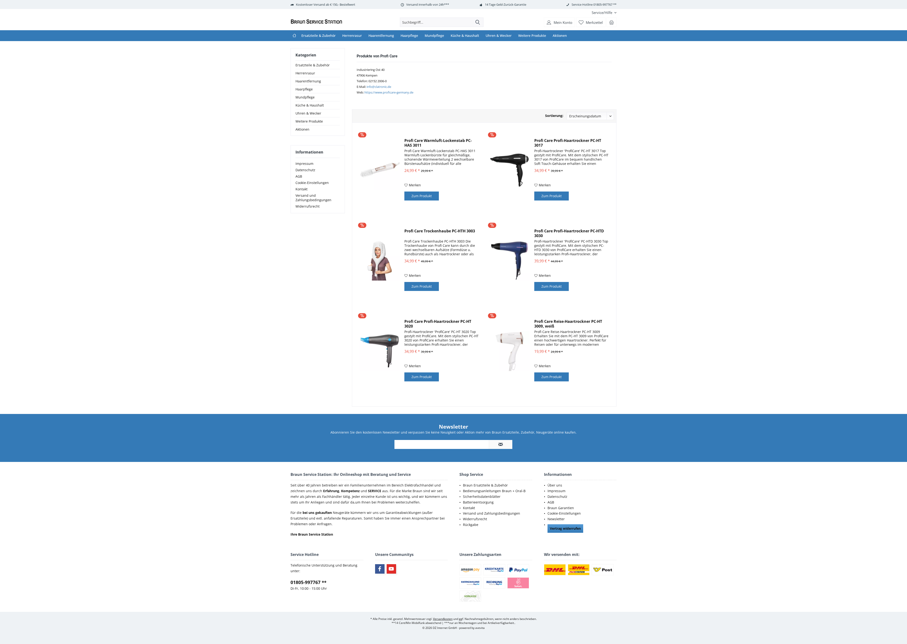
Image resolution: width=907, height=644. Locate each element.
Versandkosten (443, 619)
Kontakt (301, 189)
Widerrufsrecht (307, 206)
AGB (298, 176)
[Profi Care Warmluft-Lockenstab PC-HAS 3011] (379, 170)
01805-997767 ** (308, 582)
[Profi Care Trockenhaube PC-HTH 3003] (379, 260)
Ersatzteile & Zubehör (312, 65)
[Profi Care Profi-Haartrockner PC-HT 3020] (379, 350)
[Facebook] (380, 569)
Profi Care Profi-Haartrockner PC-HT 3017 (567, 143)
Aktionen (302, 129)
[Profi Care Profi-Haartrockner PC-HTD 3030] (509, 260)
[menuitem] (602, 13)
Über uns (555, 485)
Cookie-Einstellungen (312, 182)
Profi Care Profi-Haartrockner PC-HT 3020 (437, 323)
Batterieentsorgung (478, 502)
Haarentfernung (308, 81)
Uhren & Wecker (308, 113)
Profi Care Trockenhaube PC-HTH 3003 (439, 231)
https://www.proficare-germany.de (388, 92)
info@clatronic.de (379, 87)
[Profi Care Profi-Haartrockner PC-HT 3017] (509, 170)
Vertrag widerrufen (565, 528)
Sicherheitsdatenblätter (482, 496)
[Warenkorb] (611, 22)
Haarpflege (304, 89)
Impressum (304, 163)
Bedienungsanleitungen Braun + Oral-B (494, 491)
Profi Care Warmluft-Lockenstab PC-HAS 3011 (438, 143)
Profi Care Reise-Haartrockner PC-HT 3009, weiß (568, 323)
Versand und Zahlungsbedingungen (313, 197)
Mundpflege (305, 97)
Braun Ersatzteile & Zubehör (485, 485)
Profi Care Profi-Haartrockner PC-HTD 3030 (569, 233)
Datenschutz (305, 170)
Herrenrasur (305, 73)
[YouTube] (391, 569)
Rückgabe (470, 524)
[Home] (294, 35)
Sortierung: (554, 115)
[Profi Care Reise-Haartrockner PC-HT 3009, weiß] (509, 350)
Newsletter (556, 519)
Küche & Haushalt (309, 105)
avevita (480, 628)
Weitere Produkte (309, 121)
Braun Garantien (561, 508)
